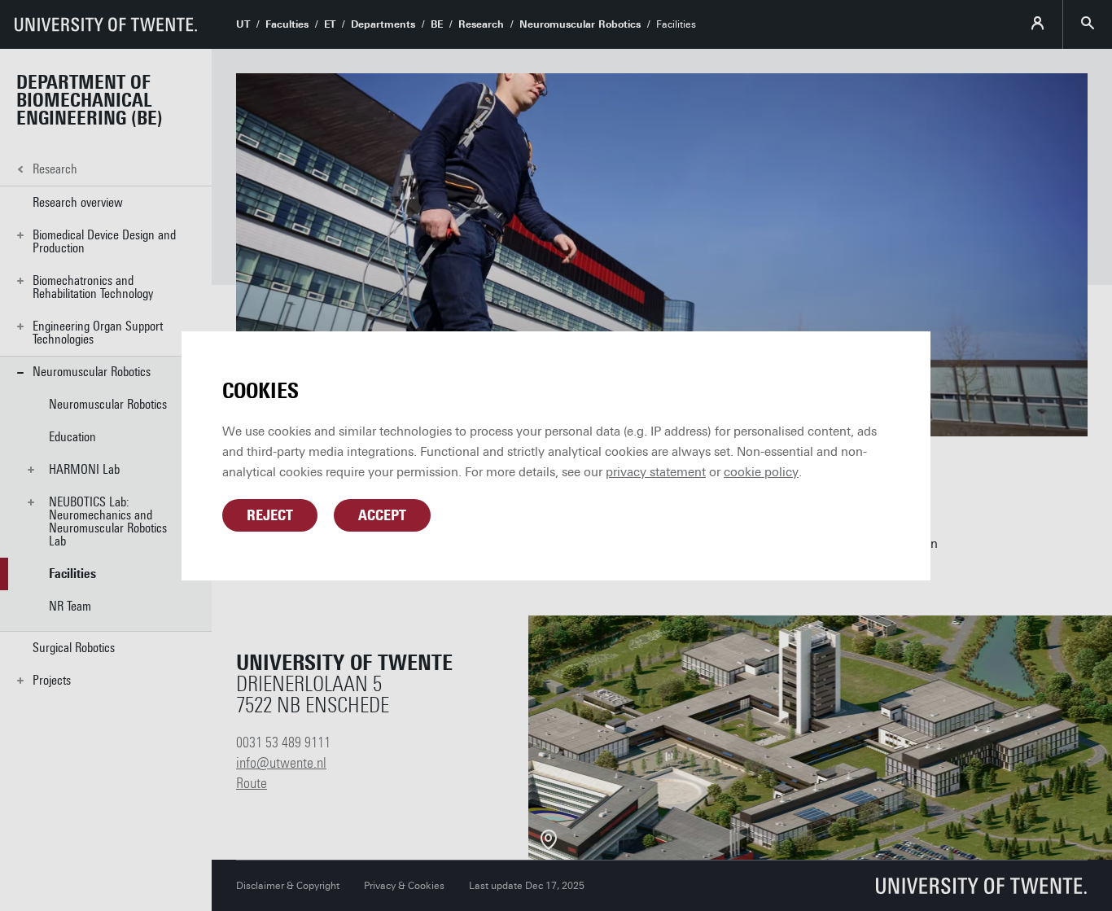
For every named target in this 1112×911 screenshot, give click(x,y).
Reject (270, 515)
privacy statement (656, 472)
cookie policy (761, 472)
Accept (382, 515)
